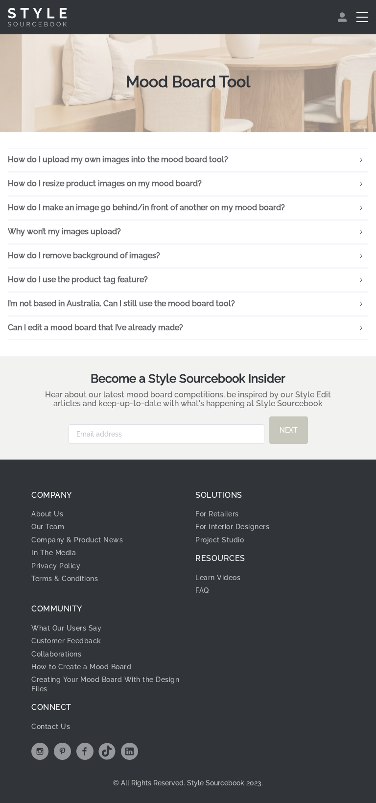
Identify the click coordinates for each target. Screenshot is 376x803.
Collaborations (56, 654)
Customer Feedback (66, 641)
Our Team (47, 527)
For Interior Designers (232, 527)
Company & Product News (77, 540)
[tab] (188, 160)
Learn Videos (217, 578)
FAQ (202, 590)
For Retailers (217, 514)
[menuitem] (343, 17)
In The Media (53, 553)
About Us (47, 514)
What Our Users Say (66, 628)
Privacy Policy (55, 566)
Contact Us (50, 726)
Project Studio (219, 540)
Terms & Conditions (64, 579)
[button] (188, 160)
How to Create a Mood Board (81, 667)
